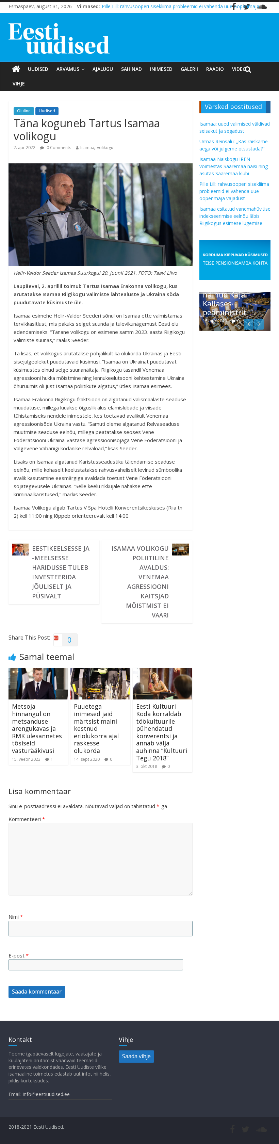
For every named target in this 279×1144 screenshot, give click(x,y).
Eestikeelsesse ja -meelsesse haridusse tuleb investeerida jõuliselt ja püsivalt (60, 572)
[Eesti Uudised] (16, 69)
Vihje (19, 83)
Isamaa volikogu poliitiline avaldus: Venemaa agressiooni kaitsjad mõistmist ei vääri (140, 581)
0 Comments (58, 147)
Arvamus (67, 69)
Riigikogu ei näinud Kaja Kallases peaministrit (224, 298)
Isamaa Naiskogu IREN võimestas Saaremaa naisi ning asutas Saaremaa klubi (233, 166)
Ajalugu (103, 69)
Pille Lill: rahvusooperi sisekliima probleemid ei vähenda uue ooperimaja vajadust (234, 191)
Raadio (215, 69)
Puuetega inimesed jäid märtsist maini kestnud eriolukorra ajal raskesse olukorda (96, 728)
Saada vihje (136, 1056)
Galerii (189, 69)
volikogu (105, 147)
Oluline (24, 111)
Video (239, 69)
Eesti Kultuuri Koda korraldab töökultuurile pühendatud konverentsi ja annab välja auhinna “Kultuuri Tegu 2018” (161, 732)
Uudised (38, 69)
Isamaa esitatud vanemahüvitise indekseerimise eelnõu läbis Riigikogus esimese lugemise (234, 216)
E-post (19, 955)
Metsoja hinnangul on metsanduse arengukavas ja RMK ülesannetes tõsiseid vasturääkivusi (37, 728)
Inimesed (161, 69)
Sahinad (131, 69)
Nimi (16, 916)
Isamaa (87, 147)
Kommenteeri (27, 819)
